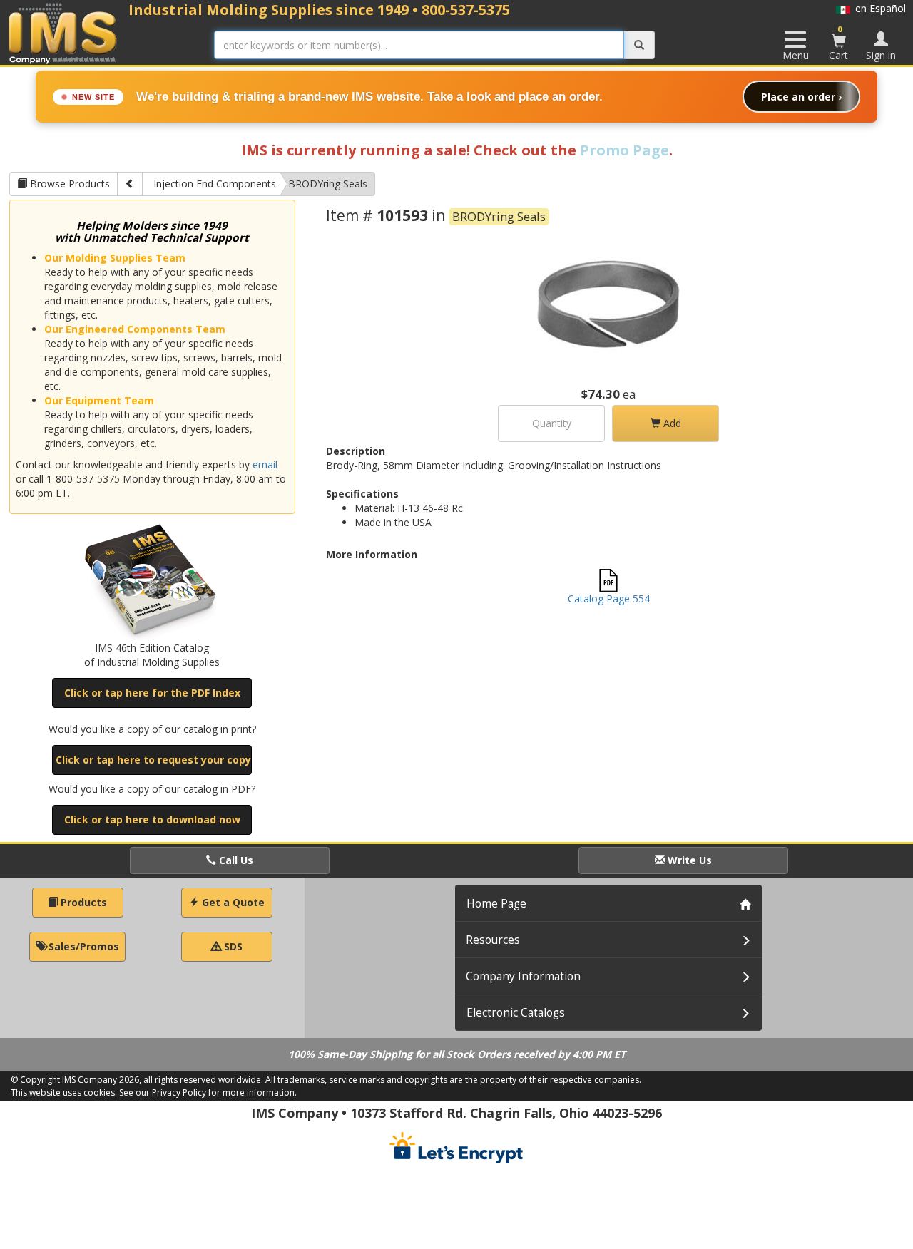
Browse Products (68, 183)
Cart (838, 43)
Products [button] (82, 902)
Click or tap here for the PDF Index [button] (152, 692)
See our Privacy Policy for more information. (208, 1092)
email (265, 464)
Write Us (688, 860)
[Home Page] (63, 33)
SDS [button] (232, 946)
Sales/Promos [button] (82, 946)
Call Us (234, 860)
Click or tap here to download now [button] (152, 819)
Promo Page (624, 150)
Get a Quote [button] (232, 902)
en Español (878, 8)
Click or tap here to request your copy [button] (153, 759)
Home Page (496, 903)
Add (670, 423)
